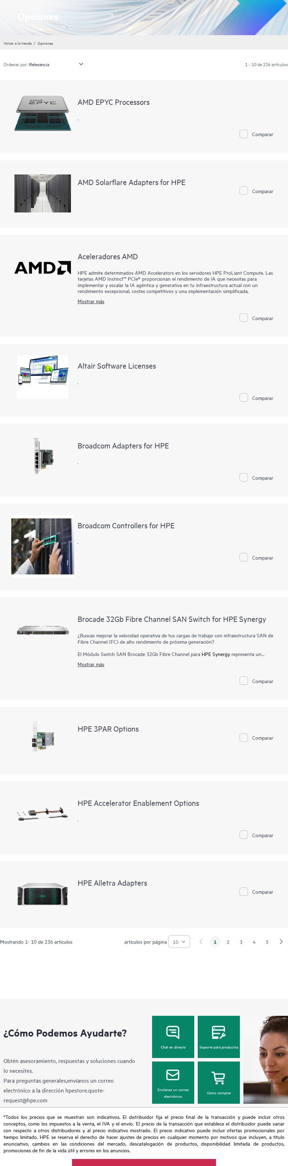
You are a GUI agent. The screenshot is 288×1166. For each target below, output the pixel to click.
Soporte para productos (218, 1047)
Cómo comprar (219, 1092)
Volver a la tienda (18, 43)
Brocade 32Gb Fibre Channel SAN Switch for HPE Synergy (172, 619)
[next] (281, 942)
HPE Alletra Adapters (112, 882)
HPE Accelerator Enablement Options (138, 803)
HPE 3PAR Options (108, 728)
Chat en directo (173, 1047)
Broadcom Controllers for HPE (126, 525)
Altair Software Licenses (117, 365)
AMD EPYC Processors (114, 102)
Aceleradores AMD (108, 256)
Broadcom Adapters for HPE (123, 445)
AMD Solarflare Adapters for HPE (131, 182)
